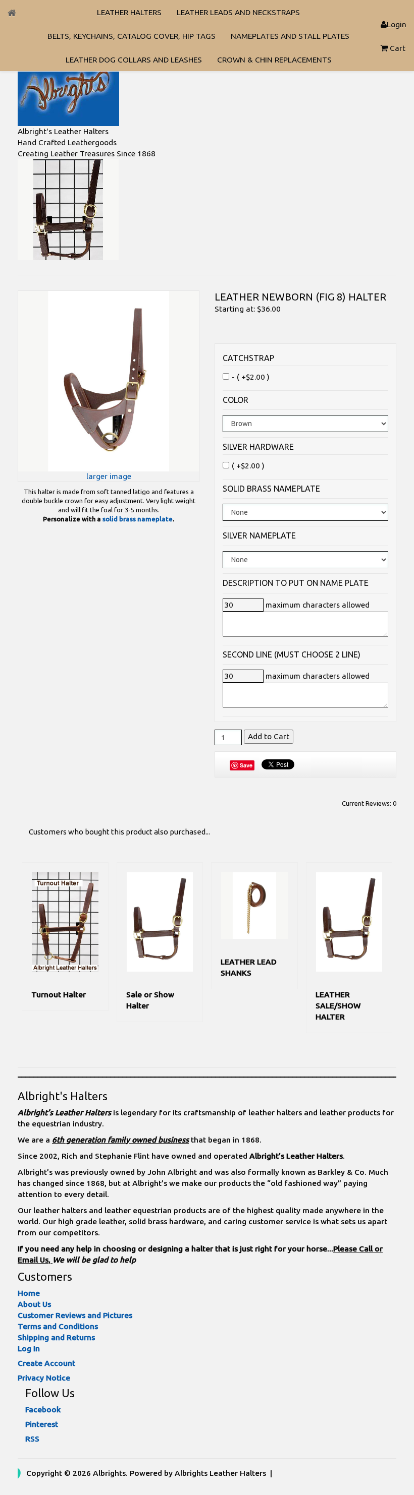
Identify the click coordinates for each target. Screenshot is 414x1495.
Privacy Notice (44, 1377)
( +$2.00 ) (248, 465)
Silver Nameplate (259, 535)
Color (235, 400)
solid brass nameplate (137, 518)
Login (396, 24)
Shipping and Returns (56, 1337)
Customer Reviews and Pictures (75, 1315)
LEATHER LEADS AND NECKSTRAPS (238, 12)
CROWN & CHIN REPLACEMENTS (274, 59)
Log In (29, 1348)
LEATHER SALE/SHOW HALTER (338, 1005)
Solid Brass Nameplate (271, 489)
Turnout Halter (58, 994)
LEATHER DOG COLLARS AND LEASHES (134, 59)
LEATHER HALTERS (129, 12)
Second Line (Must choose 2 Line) (291, 654)
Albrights (109, 1473)
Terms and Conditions (58, 1326)
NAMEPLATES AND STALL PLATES (290, 36)
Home (29, 1293)
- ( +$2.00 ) (251, 377)
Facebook (43, 1409)
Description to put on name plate (296, 583)
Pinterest (41, 1424)
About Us (34, 1304)
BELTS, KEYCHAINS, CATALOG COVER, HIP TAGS (131, 36)
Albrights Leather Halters (220, 1473)
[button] (393, 48)
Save (246, 765)
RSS (32, 1438)
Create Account (46, 1363)
